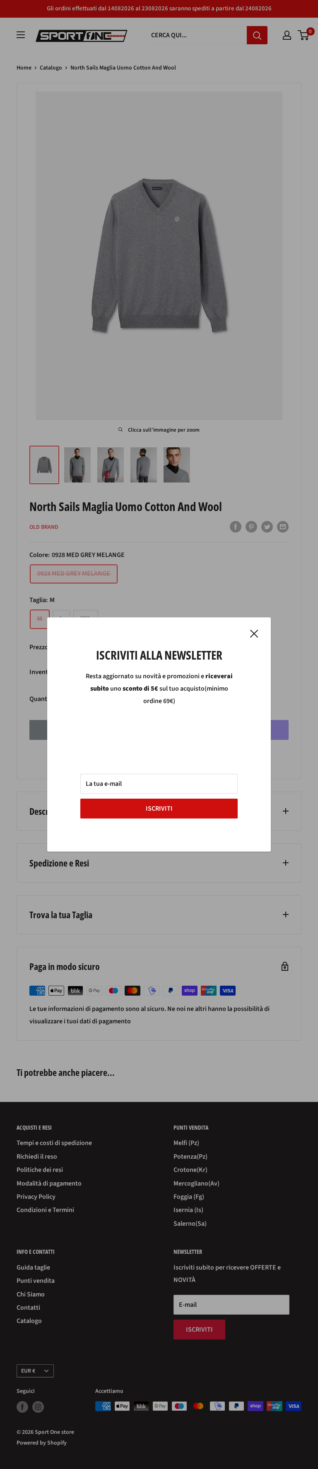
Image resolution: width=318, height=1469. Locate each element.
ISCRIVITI (159, 808)
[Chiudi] (254, 633)
